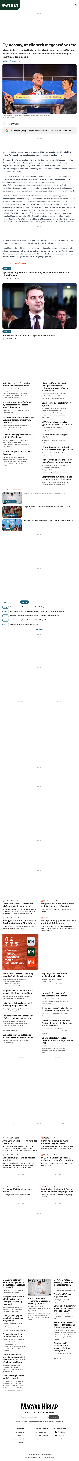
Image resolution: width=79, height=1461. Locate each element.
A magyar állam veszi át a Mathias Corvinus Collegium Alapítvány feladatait (49, 520)
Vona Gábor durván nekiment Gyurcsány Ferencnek (28, 335)
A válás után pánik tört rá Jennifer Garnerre (24, 624)
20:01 (6, 624)
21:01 (5, 607)
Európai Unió (10, 515)
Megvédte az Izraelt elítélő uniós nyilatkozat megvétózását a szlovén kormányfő (47, 508)
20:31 (6, 616)
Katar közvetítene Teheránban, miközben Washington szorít (44, 493)
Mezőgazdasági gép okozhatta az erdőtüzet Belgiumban (29, 620)
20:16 (6, 620)
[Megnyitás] (75, 5)
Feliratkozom (54, 1417)
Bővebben (39, 629)
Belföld (7, 268)
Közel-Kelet (10, 501)
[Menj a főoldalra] (10, 5)
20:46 (5, 611)
